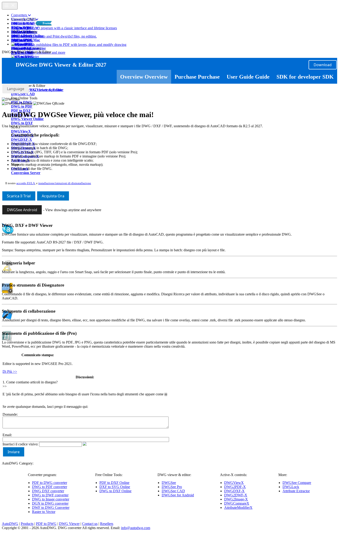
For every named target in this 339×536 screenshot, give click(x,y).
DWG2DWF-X (235, 495)
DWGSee (169, 483)
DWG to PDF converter (49, 487)
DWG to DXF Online (115, 491)
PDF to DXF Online (114, 483)
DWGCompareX (236, 503)
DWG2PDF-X (235, 487)
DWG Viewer (69, 524)
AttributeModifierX (238, 507)
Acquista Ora (53, 195)
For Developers (22, 32)
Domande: (10, 414)
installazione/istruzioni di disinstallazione (64, 183)
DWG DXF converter (48, 491)
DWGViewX (234, 483)
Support (17, 40)
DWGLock (290, 487)
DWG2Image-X (236, 499)
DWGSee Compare (296, 483)
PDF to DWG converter (49, 483)
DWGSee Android (22, 209)
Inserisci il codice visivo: (20, 444)
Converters (19, 15)
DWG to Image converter (50, 499)
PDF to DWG (46, 524)
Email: (7, 435)
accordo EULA (25, 183)
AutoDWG (10, 524)
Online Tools (21, 23)
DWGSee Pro (172, 487)
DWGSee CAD (173, 491)
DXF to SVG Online (114, 487)
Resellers (106, 524)
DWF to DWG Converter (50, 507)
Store (15, 36)
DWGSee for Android (178, 495)
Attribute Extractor (296, 491)
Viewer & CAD (23, 19)
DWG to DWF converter (50, 495)
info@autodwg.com (135, 528)
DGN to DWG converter (50, 503)
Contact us (90, 524)
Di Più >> (10, 371)
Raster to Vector (43, 512)
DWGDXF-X (234, 491)
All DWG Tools (23, 28)
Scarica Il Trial (19, 195)
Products (27, 524)
